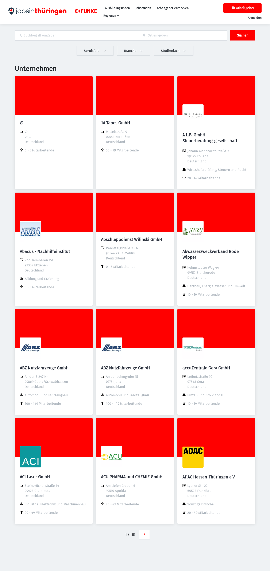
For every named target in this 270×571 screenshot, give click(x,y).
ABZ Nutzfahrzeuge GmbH (44, 367)
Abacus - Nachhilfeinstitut (45, 251)
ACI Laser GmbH (35, 476)
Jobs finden (143, 8)
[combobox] (77, 35)
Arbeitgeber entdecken (173, 8)
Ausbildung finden (117, 8)
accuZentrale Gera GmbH (206, 367)
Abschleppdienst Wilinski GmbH (131, 239)
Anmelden (255, 18)
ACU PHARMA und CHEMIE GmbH (132, 476)
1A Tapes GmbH (115, 122)
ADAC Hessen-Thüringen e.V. (209, 476)
